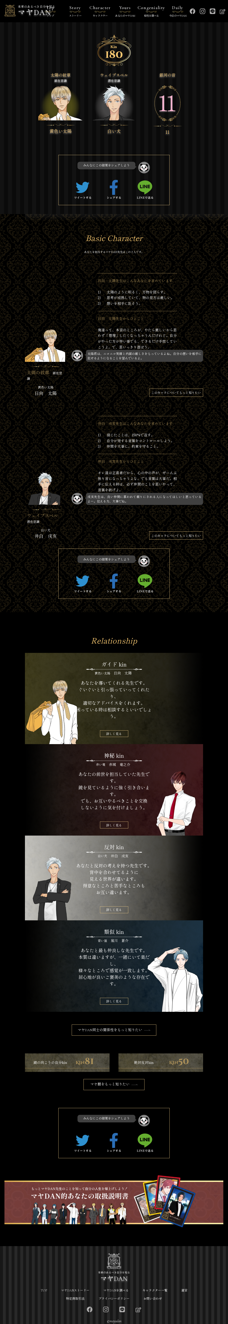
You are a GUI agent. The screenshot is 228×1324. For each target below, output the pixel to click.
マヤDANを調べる (116, 1290)
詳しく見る (114, 733)
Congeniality (151, 11)
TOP (44, 1290)
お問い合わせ (152, 1299)
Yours (125, 11)
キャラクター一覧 (154, 1290)
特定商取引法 (75, 1299)
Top (50, 11)
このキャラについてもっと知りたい (176, 392)
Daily (177, 11)
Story (75, 11)
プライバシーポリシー (114, 1299)
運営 (184, 1290)
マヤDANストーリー (75, 1290)
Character (100, 11)
